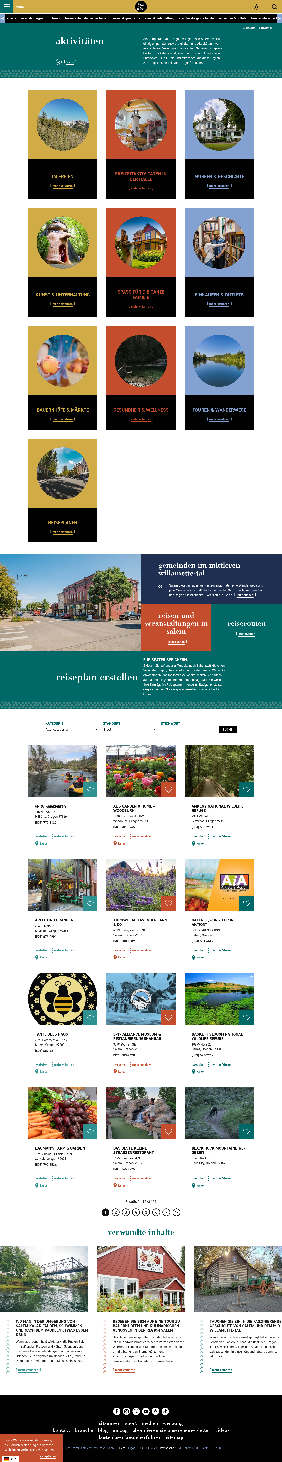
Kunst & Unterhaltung (63, 294)
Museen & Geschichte (219, 176)
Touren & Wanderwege (219, 410)
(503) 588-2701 (202, 827)
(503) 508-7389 (124, 941)
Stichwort (170, 723)
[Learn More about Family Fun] (141, 243)
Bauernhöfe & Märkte (63, 410)
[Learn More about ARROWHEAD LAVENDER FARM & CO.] (141, 885)
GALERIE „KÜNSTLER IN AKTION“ (213, 922)
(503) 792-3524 (46, 1164)
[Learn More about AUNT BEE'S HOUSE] (62, 999)
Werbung (173, 1423)
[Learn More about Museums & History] (219, 124)
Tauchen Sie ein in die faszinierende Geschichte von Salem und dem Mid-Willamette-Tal (245, 1326)
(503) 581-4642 (202, 941)
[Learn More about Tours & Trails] (219, 361)
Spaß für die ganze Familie (141, 295)
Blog (103, 1430)
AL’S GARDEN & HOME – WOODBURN (134, 808)
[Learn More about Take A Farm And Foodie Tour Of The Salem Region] (141, 1279)
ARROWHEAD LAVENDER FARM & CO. (140, 922)
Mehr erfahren (63, 186)
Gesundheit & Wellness (141, 410)
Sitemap (174, 1437)
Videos (222, 1430)
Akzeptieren (48, 1456)
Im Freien (62, 176)
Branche (84, 1430)
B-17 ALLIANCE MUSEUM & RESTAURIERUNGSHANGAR (137, 1036)
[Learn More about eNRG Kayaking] (62, 771)
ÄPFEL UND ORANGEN (54, 920)
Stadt (107, 729)
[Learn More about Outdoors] (63, 124)
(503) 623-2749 (202, 1055)
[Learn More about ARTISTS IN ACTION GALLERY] (219, 885)
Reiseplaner (62, 522)
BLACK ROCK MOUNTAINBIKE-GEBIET (218, 1150)
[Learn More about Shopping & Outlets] (219, 243)
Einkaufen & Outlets (219, 294)
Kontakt (61, 1430)
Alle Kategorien (57, 729)
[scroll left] (2, 18)
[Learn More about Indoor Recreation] (141, 124)
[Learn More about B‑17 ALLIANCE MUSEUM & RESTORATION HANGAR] (141, 999)
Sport (131, 1423)
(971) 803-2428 (124, 1055)
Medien (150, 1423)
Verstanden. (46, 1449)
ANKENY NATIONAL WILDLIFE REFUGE (218, 808)
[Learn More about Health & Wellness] (141, 361)
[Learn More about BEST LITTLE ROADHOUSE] (141, 1113)
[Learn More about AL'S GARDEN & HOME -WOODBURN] (141, 771)
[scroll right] (279, 18)
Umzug (120, 1430)
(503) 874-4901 (46, 936)
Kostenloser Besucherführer (130, 1437)
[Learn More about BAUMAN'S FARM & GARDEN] (62, 1113)
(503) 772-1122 (46, 822)
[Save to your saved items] (90, 789)
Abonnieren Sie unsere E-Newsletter (171, 1430)
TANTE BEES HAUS (51, 1034)
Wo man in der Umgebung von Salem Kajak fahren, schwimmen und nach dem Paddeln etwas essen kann (52, 1328)
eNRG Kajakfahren (50, 806)
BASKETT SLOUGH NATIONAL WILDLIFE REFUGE (217, 1036)
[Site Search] (274, 7)
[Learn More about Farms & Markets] (63, 361)
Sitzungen (110, 1423)
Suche (228, 729)
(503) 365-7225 (124, 1169)
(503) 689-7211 (46, 1050)
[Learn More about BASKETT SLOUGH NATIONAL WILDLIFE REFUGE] (219, 999)
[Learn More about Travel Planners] (63, 473)
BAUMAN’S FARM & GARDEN (60, 1148)
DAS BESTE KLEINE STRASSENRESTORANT (133, 1150)
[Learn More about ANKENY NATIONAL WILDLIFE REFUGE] (219, 771)
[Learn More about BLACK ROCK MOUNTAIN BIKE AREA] (219, 1113)
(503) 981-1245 (124, 827)
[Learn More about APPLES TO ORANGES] (62, 885)
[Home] (141, 6)
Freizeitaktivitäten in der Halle (141, 176)
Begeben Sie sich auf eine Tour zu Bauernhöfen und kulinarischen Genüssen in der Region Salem (146, 1326)
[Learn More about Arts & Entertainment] (63, 243)
